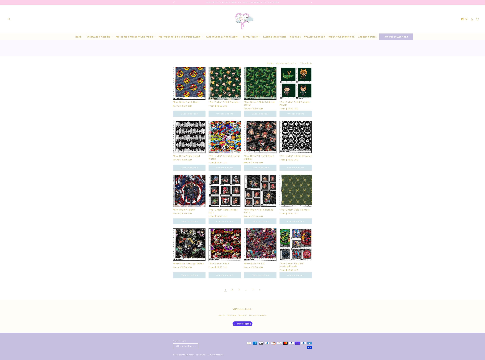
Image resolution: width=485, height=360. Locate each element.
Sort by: (270, 63)
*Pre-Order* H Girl (254, 263)
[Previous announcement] (174, 2)
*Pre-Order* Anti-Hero (186, 102)
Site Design (200, 355)
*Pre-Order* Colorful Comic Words (224, 157)
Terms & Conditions (257, 315)
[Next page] (259, 290)
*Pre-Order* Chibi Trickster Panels (295, 103)
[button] (9, 19)
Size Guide (231, 315)
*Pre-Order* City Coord (186, 156)
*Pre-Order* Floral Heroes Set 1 (223, 211)
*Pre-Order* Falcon (184, 209)
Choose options (189, 113)
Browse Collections (396, 37)
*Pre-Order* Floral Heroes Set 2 (258, 211)
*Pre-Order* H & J (219, 263)
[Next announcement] (311, 2)
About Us (243, 315)
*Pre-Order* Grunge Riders (188, 263)
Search (222, 315)
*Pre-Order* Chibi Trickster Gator (259, 103)
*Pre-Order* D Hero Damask (296, 156)
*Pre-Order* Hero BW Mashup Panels (291, 265)
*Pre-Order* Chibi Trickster (224, 102)
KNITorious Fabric (187, 355)
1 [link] (225, 289)
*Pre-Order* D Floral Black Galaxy (259, 157)
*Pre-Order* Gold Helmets (295, 209)
